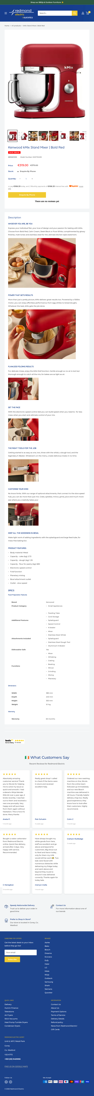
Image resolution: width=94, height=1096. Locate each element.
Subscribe (12, 959)
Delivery (8, 1004)
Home (7, 26)
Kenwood (12, 157)
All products (16, 26)
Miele (47, 971)
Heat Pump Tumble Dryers (16, 1022)
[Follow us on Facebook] (6, 1082)
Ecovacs (48, 957)
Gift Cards (55, 1029)
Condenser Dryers (12, 1026)
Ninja (47, 975)
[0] (87, 13)
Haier (47, 964)
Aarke (47, 942)
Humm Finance (11, 1008)
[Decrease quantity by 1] (20, 178)
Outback (48, 978)
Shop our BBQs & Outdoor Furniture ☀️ (47, 2)
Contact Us (56, 1004)
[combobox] (55, 13)
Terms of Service (58, 1015)
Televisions (9, 1011)
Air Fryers (9, 1015)
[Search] (74, 13)
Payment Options (58, 1011)
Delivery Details (57, 1019)
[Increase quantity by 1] (32, 178)
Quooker (48, 993)
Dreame (48, 953)
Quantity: (12, 179)
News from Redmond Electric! (64, 1026)
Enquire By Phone (27, 195)
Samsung (49, 982)
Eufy (46, 960)
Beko (47, 946)
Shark (47, 985)
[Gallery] (47, 87)
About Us (55, 1008)
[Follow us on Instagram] (10, 1082)
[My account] (83, 13)
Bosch (47, 950)
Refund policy (57, 1022)
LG (46, 967)
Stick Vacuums (11, 1019)
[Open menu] (6, 13)
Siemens (48, 989)
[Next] (83, 80)
